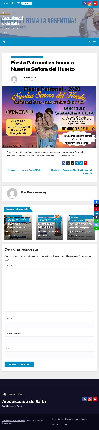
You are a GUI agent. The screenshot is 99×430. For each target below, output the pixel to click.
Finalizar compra (71, 419)
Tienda (64, 425)
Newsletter (55, 425)
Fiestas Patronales (14, 216)
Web (7, 348)
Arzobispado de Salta (24, 401)
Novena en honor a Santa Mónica (25, 170)
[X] (96, 205)
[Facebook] (96, 202)
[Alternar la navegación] (94, 41)
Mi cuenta (83, 419)
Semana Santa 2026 (77, 220)
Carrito (60, 419)
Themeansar (6, 423)
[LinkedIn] (96, 213)
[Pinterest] (96, 209)
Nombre (8, 319)
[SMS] (96, 228)
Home (53, 419)
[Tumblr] (96, 217)
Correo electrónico (13, 333)
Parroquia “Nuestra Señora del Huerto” (27, 57)
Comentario (10, 266)
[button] (89, 42)
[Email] (96, 225)
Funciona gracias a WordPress (13, 421)
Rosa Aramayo (30, 77)
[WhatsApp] (96, 221)
